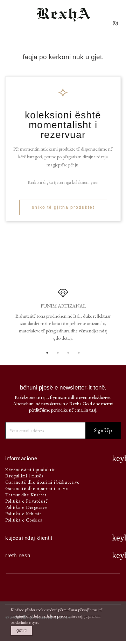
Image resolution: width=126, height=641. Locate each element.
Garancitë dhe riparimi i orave (36, 488)
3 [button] (68, 352)
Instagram (63, 589)
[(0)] (115, 12)
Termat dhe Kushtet (26, 495)
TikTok (109, 589)
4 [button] (78, 352)
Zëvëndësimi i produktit (30, 469)
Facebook (16, 589)
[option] (63, 317)
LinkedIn (86, 589)
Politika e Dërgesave (26, 507)
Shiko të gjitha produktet (63, 207)
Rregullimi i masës (24, 476)
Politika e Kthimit (23, 514)
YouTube (39, 589)
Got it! (21, 630)
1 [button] (47, 352)
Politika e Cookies (23, 520)
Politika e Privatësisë (26, 501)
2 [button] (57, 352)
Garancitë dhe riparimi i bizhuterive (42, 482)
